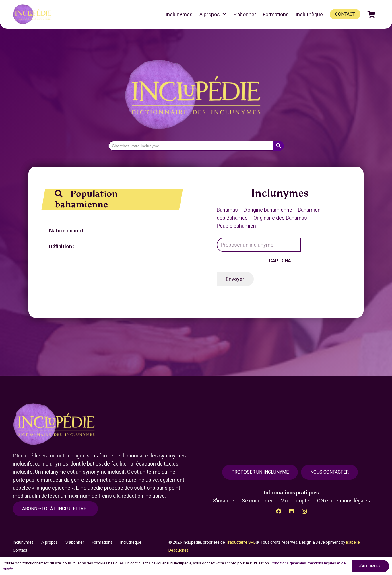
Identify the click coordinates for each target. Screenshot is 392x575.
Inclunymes (23, 542)
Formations (102, 542)
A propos (49, 542)
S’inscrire (223, 501)
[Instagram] (304, 511)
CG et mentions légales (343, 501)
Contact (20, 550)
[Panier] (371, 14)
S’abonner (74, 542)
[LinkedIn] (291, 511)
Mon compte (294, 501)
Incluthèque (130, 542)
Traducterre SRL (240, 542)
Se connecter (257, 501)
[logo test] (33, 14)
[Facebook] (278, 511)
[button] (224, 14)
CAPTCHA (280, 260)
